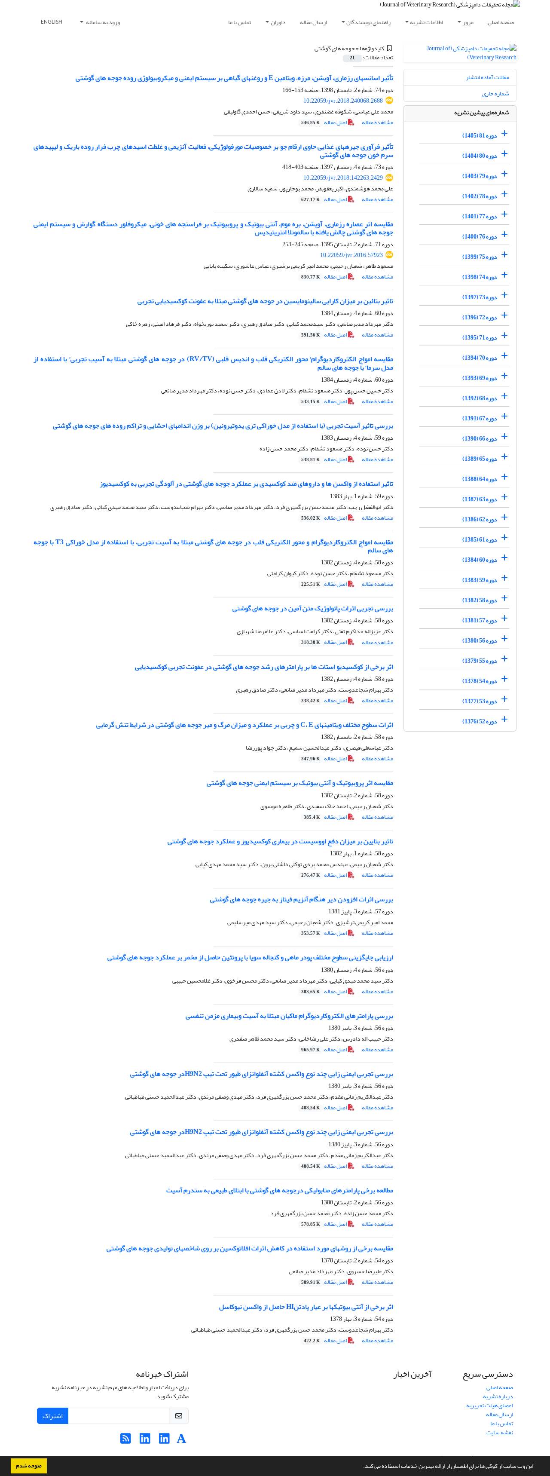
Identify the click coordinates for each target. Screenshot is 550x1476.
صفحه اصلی (501, 22)
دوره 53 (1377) (479, 701)
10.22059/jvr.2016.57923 (351, 255)
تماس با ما (239, 22)
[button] (361, 1467)
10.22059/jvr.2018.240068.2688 (343, 101)
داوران (278, 22)
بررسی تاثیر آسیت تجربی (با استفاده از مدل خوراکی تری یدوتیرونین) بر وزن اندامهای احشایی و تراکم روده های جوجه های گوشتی (223, 425)
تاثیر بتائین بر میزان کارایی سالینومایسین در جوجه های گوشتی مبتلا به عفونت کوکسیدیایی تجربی (265, 300)
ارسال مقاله (313, 22)
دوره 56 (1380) (479, 640)
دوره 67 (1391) (479, 418)
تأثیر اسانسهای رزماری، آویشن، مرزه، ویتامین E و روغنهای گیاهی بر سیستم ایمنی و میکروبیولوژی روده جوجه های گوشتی (234, 77)
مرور (468, 22)
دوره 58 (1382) (479, 600)
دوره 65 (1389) (479, 459)
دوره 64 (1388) (479, 479)
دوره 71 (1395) (479, 337)
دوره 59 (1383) (479, 580)
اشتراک (53, 1415)
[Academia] (181, 1441)
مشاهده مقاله (377, 122)
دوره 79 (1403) (479, 176)
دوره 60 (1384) (479, 560)
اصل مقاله (324, 122)
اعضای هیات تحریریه (489, 1405)
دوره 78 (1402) (479, 196)
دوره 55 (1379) (479, 661)
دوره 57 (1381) (479, 620)
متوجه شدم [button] (29, 1466)
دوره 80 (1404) (479, 156)
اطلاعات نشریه (426, 22)
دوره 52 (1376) (479, 721)
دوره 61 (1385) (479, 539)
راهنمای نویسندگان (368, 22)
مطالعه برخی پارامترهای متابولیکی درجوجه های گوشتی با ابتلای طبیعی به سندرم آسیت (279, 1190)
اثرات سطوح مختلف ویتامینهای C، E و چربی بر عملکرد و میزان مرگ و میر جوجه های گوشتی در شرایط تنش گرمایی (244, 724)
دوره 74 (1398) (479, 277)
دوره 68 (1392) (479, 398)
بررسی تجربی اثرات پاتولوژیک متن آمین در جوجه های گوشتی (312, 608)
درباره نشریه (498, 1396)
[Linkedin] (164, 1441)
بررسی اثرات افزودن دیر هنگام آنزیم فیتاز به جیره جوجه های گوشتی (301, 899)
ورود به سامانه (102, 22)
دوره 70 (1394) (479, 358)
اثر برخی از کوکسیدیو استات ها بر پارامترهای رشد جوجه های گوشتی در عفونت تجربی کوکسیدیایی (264, 666)
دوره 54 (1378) (479, 681)
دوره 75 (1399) (479, 257)
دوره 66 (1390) (479, 438)
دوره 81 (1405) (479, 135)
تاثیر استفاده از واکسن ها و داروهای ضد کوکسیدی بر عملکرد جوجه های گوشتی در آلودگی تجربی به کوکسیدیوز (246, 483)
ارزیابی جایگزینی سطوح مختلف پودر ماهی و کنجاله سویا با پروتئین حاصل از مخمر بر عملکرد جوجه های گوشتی (250, 957)
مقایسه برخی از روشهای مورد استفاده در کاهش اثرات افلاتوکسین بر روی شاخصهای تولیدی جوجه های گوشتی (250, 1248)
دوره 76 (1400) (479, 236)
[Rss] (125, 1441)
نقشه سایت (499, 1432)
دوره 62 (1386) (479, 519)
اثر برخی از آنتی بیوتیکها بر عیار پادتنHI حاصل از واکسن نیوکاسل (306, 1306)
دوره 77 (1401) (479, 216)
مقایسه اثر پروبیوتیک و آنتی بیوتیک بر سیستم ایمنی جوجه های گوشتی (300, 782)
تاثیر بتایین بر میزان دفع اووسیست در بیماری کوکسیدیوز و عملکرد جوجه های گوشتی (280, 841)
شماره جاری (495, 93)
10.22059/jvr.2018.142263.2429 (343, 178)
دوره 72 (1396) (479, 317)
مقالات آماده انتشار (487, 77)
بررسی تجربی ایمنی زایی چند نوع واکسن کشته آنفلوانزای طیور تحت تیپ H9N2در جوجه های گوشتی (261, 1073)
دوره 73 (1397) (479, 297)
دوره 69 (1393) (479, 378)
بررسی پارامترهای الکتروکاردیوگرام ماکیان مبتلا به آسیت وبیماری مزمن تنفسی (289, 1015)
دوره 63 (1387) (479, 499)
